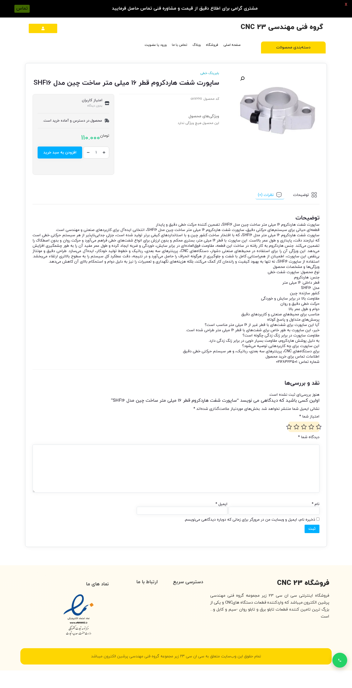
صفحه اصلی (232, 45)
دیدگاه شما (308, 437)
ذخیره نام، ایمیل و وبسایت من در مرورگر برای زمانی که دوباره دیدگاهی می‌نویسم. (249, 519)
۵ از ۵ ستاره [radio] (289, 427)
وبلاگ (197, 45)
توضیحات (301, 195)
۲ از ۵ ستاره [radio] (311, 427)
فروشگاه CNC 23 (303, 583)
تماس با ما (179, 45)
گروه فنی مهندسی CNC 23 (282, 27)
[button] (242, 78)
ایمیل (221, 504)
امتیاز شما (309, 416)
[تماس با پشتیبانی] (339, 660)
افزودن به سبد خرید (59, 152)
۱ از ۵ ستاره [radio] (319, 427)
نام (315, 504)
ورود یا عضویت (156, 45)
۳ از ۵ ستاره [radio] (304, 427)
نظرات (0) (266, 194)
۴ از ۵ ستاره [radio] (296, 427)
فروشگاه (212, 45)
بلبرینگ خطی (209, 73)
